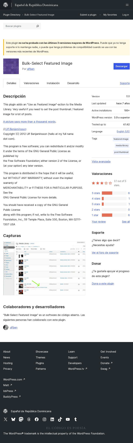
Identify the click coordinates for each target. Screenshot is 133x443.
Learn (71, 351)
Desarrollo (73, 83)
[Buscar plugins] (37, 26)
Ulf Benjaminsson (15, 129)
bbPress (9, 391)
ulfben (30, 69)
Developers (75, 363)
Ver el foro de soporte (105, 252)
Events (105, 357)
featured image (121, 139)
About (6, 351)
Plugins (40, 363)
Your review (99, 221)
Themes (40, 357)
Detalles (11, 83)
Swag (105, 368)
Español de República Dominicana (31, 411)
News (6, 357)
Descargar (122, 66)
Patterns (41, 368)
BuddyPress (12, 396)
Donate (107, 363)
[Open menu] (128, 5)
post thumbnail (121, 152)
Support (73, 357)
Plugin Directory (11, 14)
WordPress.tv (77, 368)
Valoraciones (31, 83)
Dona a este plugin (103, 283)
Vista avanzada (101, 161)
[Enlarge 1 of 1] (81, 245)
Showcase (42, 351)
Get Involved (108, 351)
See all (126, 221)
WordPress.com (14, 379)
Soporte (125, 83)
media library (122, 145)
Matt (7, 385)
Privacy (7, 368)
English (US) (123, 131)
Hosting (7, 363)
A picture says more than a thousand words (29, 121)
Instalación (53, 83)
